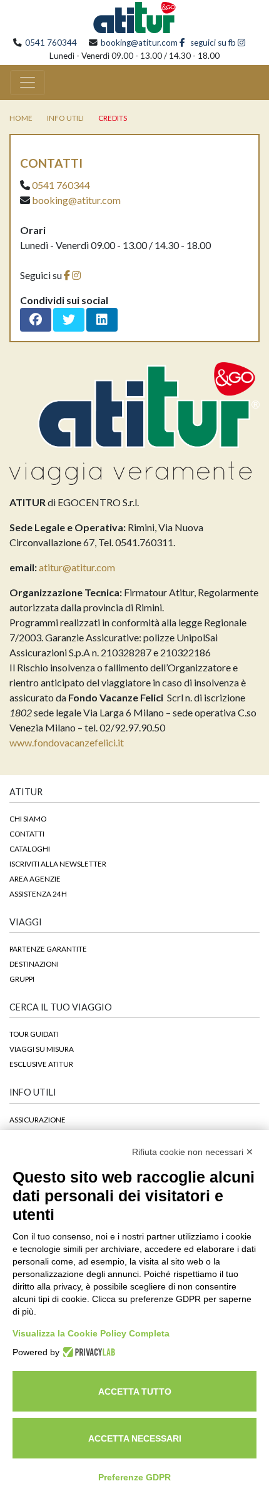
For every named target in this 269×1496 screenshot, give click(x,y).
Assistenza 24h (38, 893)
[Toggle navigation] (27, 82)
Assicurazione (37, 1119)
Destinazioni (34, 963)
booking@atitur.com (139, 43)
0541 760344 (51, 43)
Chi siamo (27, 818)
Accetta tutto (134, 1392)
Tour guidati (34, 1033)
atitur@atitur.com (77, 567)
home (21, 118)
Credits (112, 118)
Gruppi (21, 978)
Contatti (26, 833)
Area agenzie (35, 878)
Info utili (65, 118)
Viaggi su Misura (41, 1048)
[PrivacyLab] (87, 1352)
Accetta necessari (134, 1438)
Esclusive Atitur (41, 1063)
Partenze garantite (48, 948)
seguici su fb (212, 43)
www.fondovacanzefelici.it (66, 742)
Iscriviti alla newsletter (57, 863)
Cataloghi (29, 848)
